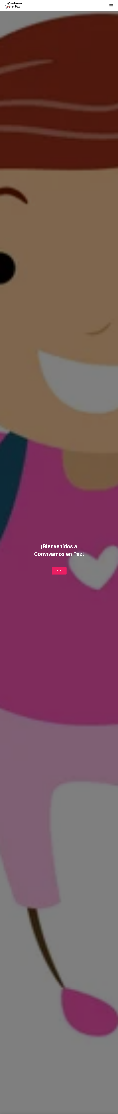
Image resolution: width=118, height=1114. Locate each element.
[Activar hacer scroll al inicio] (112, 1108)
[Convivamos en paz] (14, 5)
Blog (59, 571)
